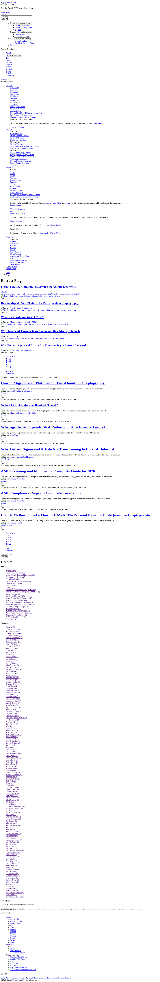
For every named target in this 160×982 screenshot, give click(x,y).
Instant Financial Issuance (19, 136)
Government (15, 94)
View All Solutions (17, 127)
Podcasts (13, 182)
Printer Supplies (21, 41)
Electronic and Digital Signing (21, 148)
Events (12, 176)
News (12, 250)
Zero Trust (14, 336)
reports (67, 203)
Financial (13, 90)
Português (9, 60)
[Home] (4, 80)
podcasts (47, 203)
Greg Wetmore (6, 525)
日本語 (8, 73)
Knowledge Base (16, 193)
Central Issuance (16, 134)
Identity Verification (17, 107)
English (8, 53)
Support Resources (22, 36)
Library (13, 965)
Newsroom (10, 944)
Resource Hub (15, 180)
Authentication (15, 111)
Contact (8, 917)
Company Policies (64, 978)
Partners (13, 932)
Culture (13, 248)
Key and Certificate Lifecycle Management (26, 113)
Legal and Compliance (18, 260)
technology (58, 225)
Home (8, 273)
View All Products (17, 165)
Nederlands (10, 76)
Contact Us (14, 919)
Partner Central (42, 233)
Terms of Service (40, 978)
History (13, 241)
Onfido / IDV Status (17, 959)
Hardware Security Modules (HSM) (23, 322)
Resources (14, 963)
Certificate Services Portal (24, 43)
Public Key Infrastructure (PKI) (22, 157)
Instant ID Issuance (17, 138)
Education (14, 100)
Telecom (13, 98)
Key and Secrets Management (21, 161)
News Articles (15, 254)
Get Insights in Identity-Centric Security (25, 195)
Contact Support (21, 34)
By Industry (14, 88)
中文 (7, 58)
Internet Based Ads (26, 978)
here (81, 909)
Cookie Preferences (78, 978)
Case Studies (15, 186)
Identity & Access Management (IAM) (24, 146)
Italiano (8, 71)
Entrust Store (15, 961)
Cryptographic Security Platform (22, 155)
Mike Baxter (5, 459)
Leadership (14, 243)
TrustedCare (55, 233)
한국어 (8, 67)
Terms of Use (15, 264)
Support (13, 930)
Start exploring (15, 205)
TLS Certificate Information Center (23, 970)
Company (9, 925)
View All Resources (17, 209)
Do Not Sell (90, 978)
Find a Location (16, 923)
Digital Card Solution (18, 140)
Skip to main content (8, 2)
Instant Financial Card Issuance (21, 350)
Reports (13, 188)
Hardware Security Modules (20, 153)
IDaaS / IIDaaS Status (18, 957)
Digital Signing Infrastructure (21, 163)
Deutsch (9, 64)
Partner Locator (16, 221)
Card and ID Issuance (18, 109)
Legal (3, 978)
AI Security (14, 105)
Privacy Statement (17, 262)
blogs (59, 203)
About (12, 928)
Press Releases (15, 252)
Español (9, 69)
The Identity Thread (17, 953)
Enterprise (14, 92)
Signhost (18, 30)
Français (9, 62)
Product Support (16, 191)
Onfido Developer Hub (23, 28)
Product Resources (12, 955)
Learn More (5, 12)
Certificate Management (19, 159)
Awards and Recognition (19, 256)
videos (54, 203)
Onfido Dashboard (22, 25)
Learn (12, 174)
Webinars (13, 178)
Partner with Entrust (17, 213)
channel (49, 225)
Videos (12, 184)
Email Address (6, 909)
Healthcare (14, 96)
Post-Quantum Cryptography (21, 115)
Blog (12, 45)
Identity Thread (16, 523)
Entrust (3, 393)
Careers (13, 246)
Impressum (14, 942)
